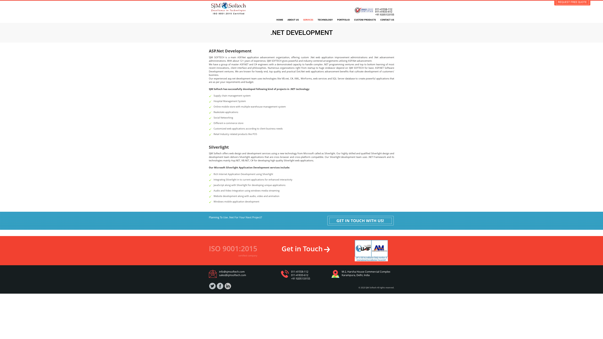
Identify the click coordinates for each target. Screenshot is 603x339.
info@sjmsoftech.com (232, 271)
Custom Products (365, 19)
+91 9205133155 (384, 14)
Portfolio (343, 19)
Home (279, 19)
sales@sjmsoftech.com (232, 275)
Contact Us (387, 19)
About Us (293, 19)
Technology (325, 19)
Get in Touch (302, 248)
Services (308, 19)
